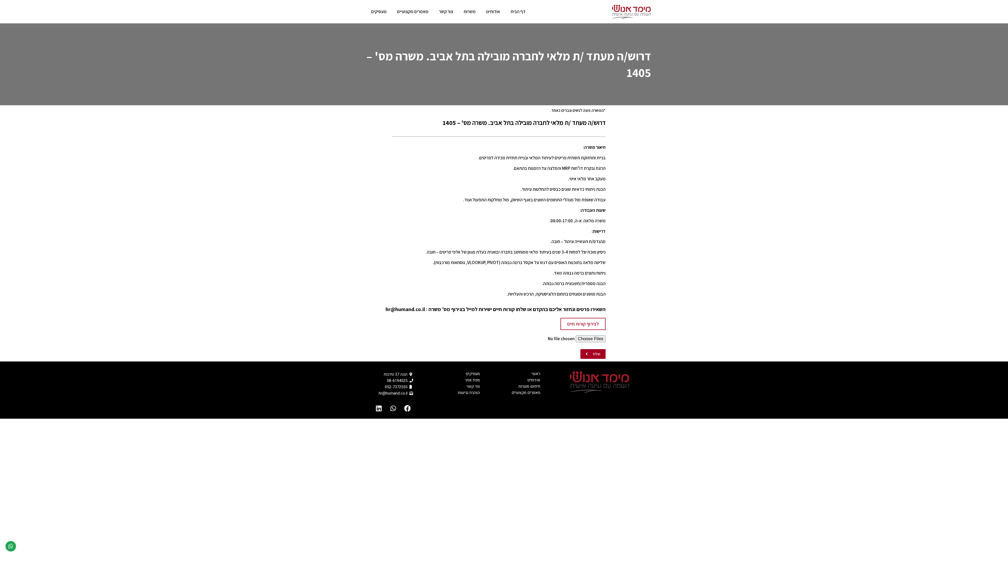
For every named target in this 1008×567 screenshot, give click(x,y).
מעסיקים (379, 11)
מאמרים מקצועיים (412, 11)
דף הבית (518, 11)
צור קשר (446, 11)
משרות (470, 11)
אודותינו (493, 11)
